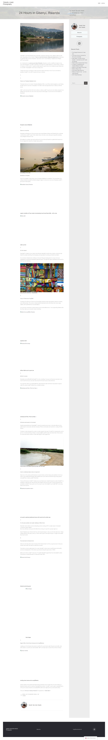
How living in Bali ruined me (78, 70)
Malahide (30, 124)
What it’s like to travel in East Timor (79, 62)
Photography (7, 4)
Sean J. (34, 416)
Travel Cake (47, 690)
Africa (23, 694)
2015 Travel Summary (77, 74)
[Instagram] (79, 43)
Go (85, 83)
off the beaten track (31, 694)
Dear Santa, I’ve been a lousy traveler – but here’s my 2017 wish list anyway (79, 60)
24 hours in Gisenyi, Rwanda (31, 690)
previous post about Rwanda (36, 63)
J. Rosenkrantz (34, 292)
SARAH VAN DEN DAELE (12, 728)
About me (79, 32)
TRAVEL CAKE (8, 2)
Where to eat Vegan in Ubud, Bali (79, 67)
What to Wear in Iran (76, 68)
